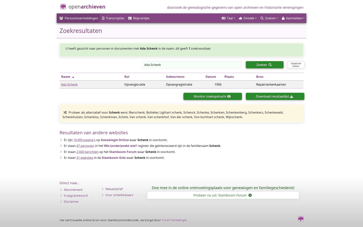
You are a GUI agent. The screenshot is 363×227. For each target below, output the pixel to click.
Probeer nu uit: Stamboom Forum (220, 195)
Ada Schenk (69, 84)
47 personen (85, 146)
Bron (260, 77)
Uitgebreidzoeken (296, 64)
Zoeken (262, 65)
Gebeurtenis (175, 77)
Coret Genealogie (174, 220)
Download (272, 96)
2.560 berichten (87, 152)
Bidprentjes (141, 18)
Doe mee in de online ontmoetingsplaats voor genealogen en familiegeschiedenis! (223, 187)
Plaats (229, 77)
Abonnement (73, 190)
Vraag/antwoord (76, 195)
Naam (65, 77)
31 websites (84, 158)
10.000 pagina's (84, 140)
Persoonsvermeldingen (81, 18)
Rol (126, 77)
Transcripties (115, 18)
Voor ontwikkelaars (119, 195)
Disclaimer (71, 202)
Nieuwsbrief (114, 189)
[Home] (300, 219)
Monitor (210, 96)
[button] (228, 18)
